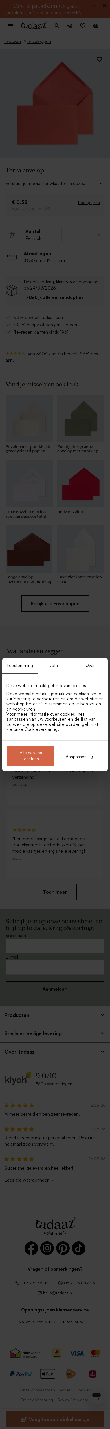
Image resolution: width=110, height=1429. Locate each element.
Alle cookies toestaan (31, 755)
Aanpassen (76, 756)
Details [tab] (55, 665)
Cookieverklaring (41, 729)
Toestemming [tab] (19, 665)
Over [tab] (90, 665)
